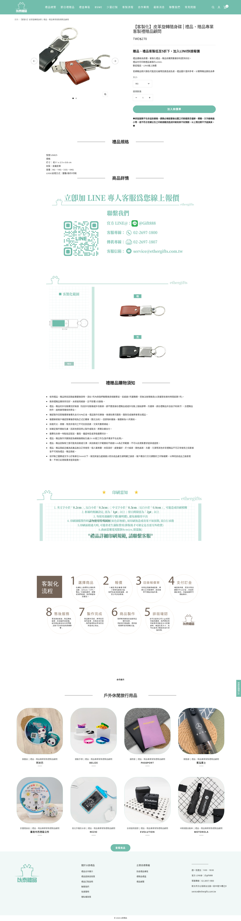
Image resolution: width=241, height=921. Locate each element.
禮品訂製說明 (87, 881)
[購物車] (225, 7)
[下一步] (115, 61)
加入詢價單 (174, 109)
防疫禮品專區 (142, 871)
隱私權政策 (86, 896)
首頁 (16, 19)
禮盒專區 (84, 7)
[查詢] (213, 7)
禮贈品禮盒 (141, 876)
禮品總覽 (50, 7)
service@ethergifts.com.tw (204, 891)
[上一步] (34, 61)
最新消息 (159, 7)
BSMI (98, 7)
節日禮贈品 (68, 7)
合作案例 (143, 7)
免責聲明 (85, 891)
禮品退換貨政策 (88, 876)
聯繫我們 (174, 7)
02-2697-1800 (207, 880)
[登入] (219, 7)
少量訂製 (112, 7)
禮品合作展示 (87, 871)
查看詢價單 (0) (238, 688)
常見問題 (190, 7)
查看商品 (120, 847)
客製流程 (127, 7)
